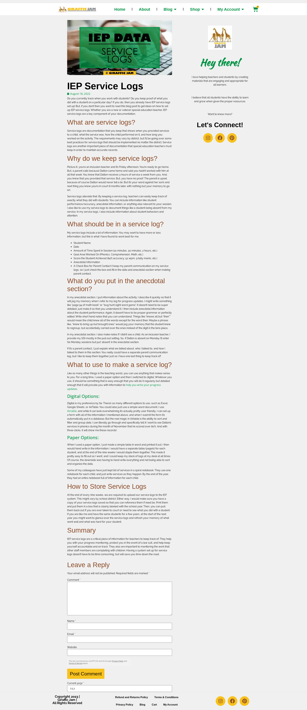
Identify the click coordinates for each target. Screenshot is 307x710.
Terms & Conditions (166, 697)
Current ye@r (75, 683)
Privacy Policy (117, 661)
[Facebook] (220, 138)
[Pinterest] (232, 138)
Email (71, 634)
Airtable (72, 411)
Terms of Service (76, 663)
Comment (73, 580)
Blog (168, 9)
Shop (195, 9)
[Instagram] (208, 138)
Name (71, 621)
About (144, 9)
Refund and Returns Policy (131, 697)
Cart (154, 704)
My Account (228, 9)
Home (119, 9)
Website (72, 647)
